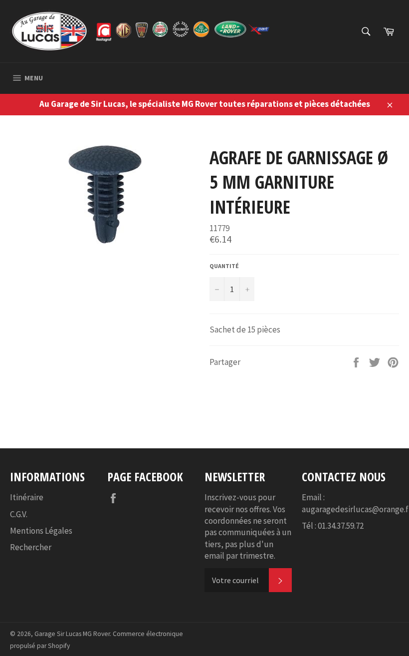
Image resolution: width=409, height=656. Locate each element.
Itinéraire (26, 497)
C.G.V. (18, 514)
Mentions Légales (41, 530)
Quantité (224, 266)
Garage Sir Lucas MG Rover (72, 634)
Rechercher (30, 547)
